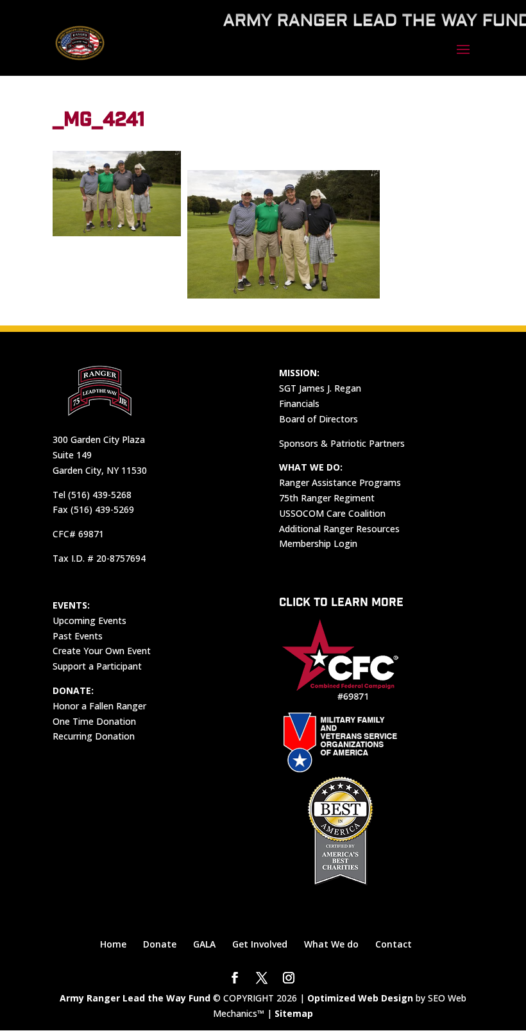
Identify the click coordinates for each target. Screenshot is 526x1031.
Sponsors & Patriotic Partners (342, 443)
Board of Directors (318, 419)
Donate (159, 944)
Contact (393, 944)
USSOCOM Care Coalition (332, 513)
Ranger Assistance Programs (340, 482)
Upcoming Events (89, 620)
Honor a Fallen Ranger (99, 706)
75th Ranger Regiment (327, 498)
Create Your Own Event (102, 651)
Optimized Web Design (360, 998)
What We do (331, 944)
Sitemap (294, 1013)
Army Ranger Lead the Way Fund (135, 998)
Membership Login (318, 543)
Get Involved (259, 944)
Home (113, 944)
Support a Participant (97, 666)
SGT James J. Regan (320, 388)
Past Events (78, 636)
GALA (204, 944)
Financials (299, 403)
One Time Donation (94, 721)
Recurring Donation (94, 736)
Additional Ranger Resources (339, 529)
